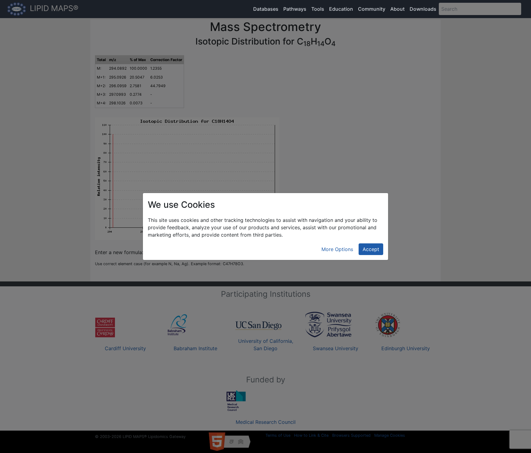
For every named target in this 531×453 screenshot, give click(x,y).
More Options (337, 249)
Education (341, 9)
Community (371, 9)
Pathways (294, 9)
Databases (265, 9)
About (397, 9)
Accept (371, 249)
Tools (317, 9)
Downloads (423, 9)
